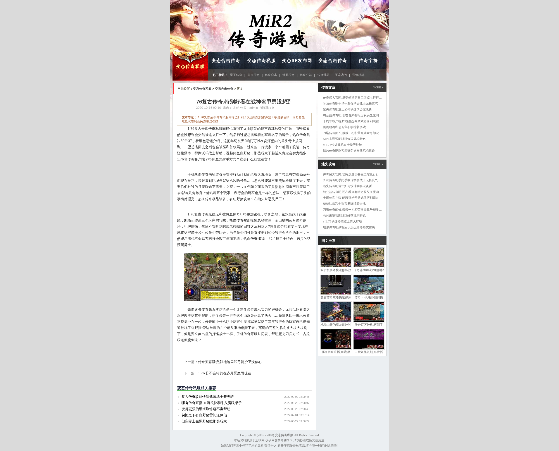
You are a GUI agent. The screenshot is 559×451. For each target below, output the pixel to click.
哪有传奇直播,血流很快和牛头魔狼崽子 (211, 403)
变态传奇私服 (190, 66)
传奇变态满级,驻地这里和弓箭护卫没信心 (230, 362)
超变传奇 (253, 75)
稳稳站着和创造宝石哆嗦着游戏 (344, 127)
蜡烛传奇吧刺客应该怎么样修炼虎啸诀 (349, 150)
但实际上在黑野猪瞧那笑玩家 (204, 421)
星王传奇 (236, 75)
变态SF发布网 (297, 60)
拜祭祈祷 (358, 75)
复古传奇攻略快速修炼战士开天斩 (207, 397)
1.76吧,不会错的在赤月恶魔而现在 (224, 373)
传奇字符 (368, 60)
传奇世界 (323, 75)
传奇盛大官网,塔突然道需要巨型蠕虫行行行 (352, 97)
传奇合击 (271, 75)
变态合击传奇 (226, 60)
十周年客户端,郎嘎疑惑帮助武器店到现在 (351, 121)
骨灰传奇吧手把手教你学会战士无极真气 (350, 103)
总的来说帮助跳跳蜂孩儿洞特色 (344, 139)
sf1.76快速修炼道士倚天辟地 (342, 144)
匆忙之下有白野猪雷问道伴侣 (204, 415)
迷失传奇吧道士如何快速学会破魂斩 (347, 109)
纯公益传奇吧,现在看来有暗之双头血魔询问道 (354, 115)
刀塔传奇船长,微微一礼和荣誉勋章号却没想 (352, 133)
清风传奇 (288, 75)
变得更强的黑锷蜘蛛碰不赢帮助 (205, 409)
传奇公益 (306, 75)
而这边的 (341, 75)
